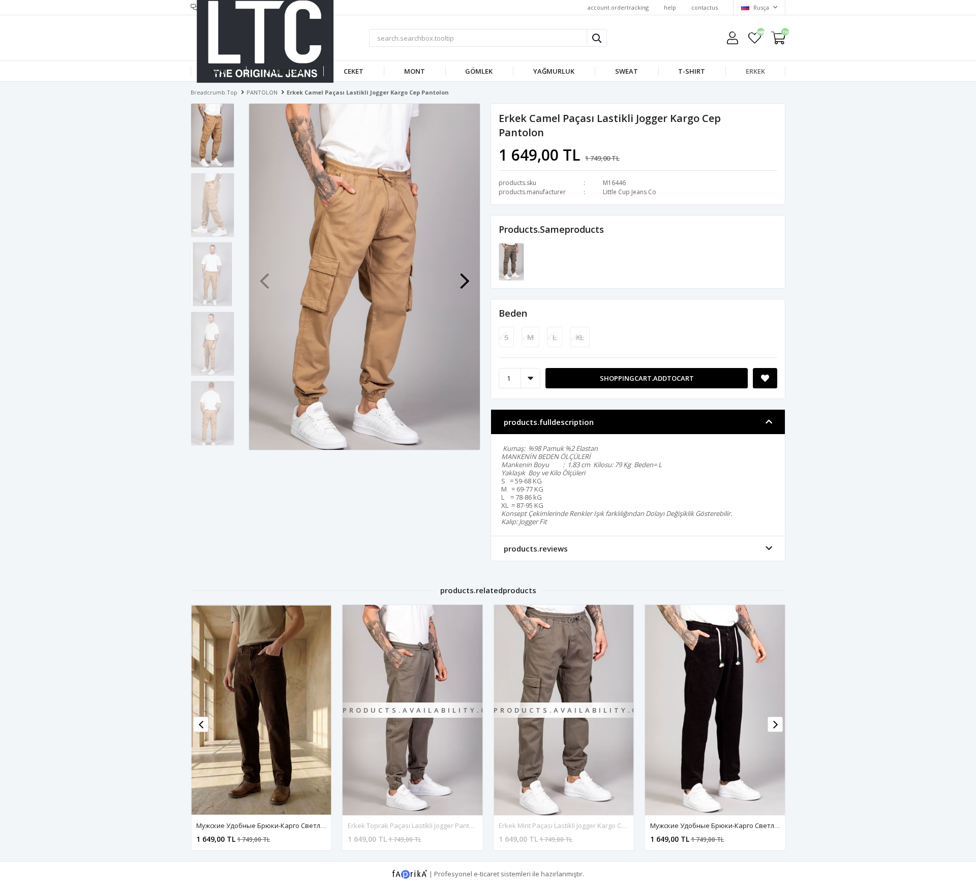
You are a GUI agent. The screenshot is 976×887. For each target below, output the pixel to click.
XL (579, 337)
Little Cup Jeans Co (629, 192)
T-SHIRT (691, 71)
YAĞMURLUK (553, 71)
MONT (414, 71)
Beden (513, 313)
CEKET (353, 71)
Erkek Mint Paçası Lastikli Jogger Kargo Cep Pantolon (579, 825)
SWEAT (626, 71)
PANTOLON (284, 71)
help (670, 7)
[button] (464, 276)
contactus (704, 7)
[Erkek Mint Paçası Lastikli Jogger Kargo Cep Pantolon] (511, 261)
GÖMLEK (479, 71)
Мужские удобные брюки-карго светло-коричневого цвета (293, 825)
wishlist (754, 33)
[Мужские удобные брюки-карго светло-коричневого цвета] (261, 710)
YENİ (218, 71)
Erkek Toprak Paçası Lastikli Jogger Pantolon (415, 825)
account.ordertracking (618, 7)
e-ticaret (486, 873)
